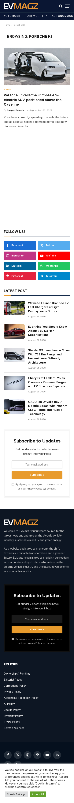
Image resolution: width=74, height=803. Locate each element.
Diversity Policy (13, 715)
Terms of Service (14, 728)
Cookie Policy (12, 709)
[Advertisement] (37, 184)
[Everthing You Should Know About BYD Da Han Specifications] (14, 331)
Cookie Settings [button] (16, 794)
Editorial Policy (13, 679)
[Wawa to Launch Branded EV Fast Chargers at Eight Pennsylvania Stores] (14, 308)
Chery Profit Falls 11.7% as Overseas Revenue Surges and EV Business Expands (47, 382)
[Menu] (67, 6)
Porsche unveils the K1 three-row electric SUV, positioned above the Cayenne (32, 99)
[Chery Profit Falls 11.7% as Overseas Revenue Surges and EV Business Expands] (14, 383)
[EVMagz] (21, 6)
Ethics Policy (12, 721)
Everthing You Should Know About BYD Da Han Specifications (47, 331)
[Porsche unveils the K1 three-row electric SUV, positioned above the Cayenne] (37, 66)
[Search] (60, 6)
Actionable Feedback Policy (21, 697)
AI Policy (9, 703)
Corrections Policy (15, 685)
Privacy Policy (34, 488)
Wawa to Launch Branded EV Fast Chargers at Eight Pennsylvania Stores (48, 307)
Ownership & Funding (17, 673)
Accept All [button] (38, 794)
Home (7, 25)
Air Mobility (37, 16)
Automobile (13, 16)
